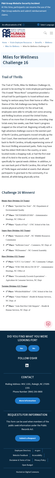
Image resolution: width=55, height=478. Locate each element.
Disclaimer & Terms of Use (19, 460)
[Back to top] (48, 324)
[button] (43, 33)
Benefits (38, 42)
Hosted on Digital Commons (27, 472)
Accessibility (37, 455)
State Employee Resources (21, 42)
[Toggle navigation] (51, 33)
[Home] (16, 30)
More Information (27, 400)
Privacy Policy (40, 460)
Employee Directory (23, 450)
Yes (21, 348)
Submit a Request (27, 438)
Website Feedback (20, 455)
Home (4, 42)
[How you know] (23, 25)
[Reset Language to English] (38, 25)
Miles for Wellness (12, 46)
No (33, 348)
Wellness (48, 42)
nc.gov (37, 450)
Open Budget (27, 465)
